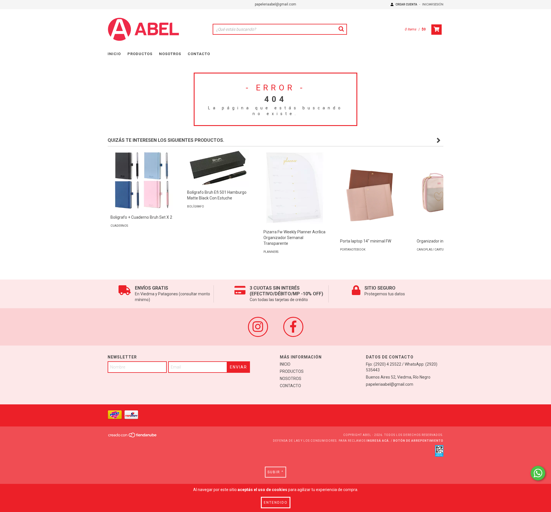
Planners (270, 251)
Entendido (276, 503)
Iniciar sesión (432, 4)
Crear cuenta (406, 4)
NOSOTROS (170, 54)
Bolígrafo (195, 206)
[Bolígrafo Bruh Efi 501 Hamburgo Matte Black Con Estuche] (218, 168)
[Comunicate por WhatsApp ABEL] (538, 473)
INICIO (114, 54)
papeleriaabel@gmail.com (275, 4)
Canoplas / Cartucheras (436, 249)
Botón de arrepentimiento (418, 440)
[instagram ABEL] (258, 327)
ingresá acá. (378, 440)
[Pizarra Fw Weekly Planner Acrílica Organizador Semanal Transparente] (294, 187)
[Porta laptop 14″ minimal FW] (371, 196)
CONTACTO (199, 54)
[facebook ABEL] (293, 327)
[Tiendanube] (133, 436)
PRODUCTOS (139, 54)
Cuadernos (119, 225)
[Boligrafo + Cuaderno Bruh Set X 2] (141, 180)
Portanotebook (352, 249)
